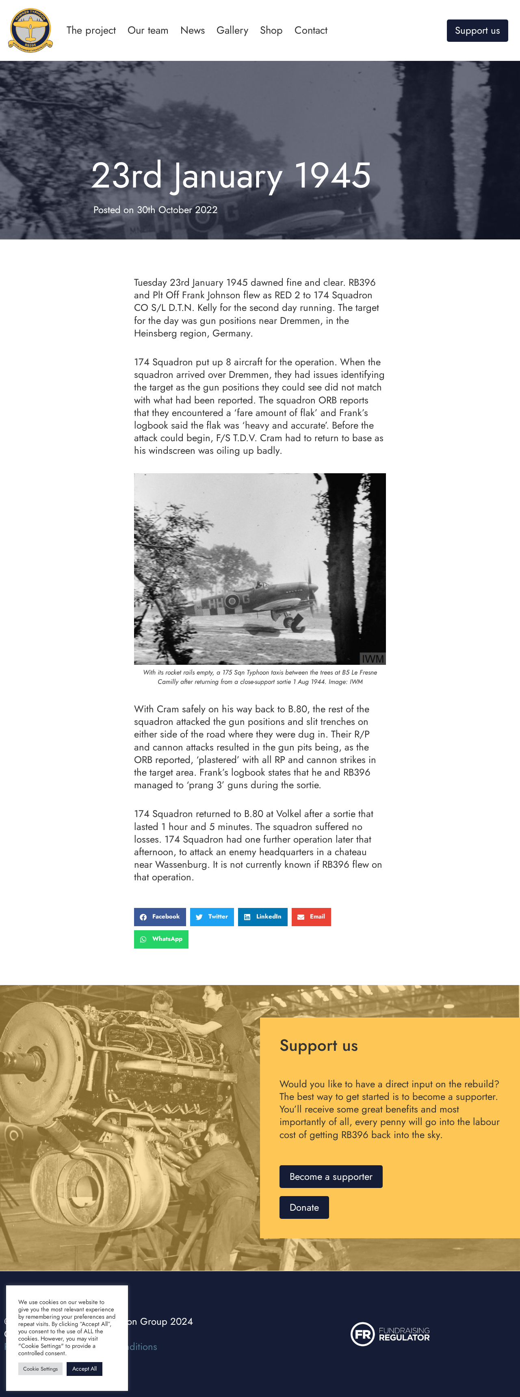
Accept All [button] (84, 1369)
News (192, 30)
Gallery (232, 30)
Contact (311, 30)
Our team (148, 30)
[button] (160, 917)
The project (91, 30)
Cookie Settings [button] (40, 1369)
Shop (271, 30)
